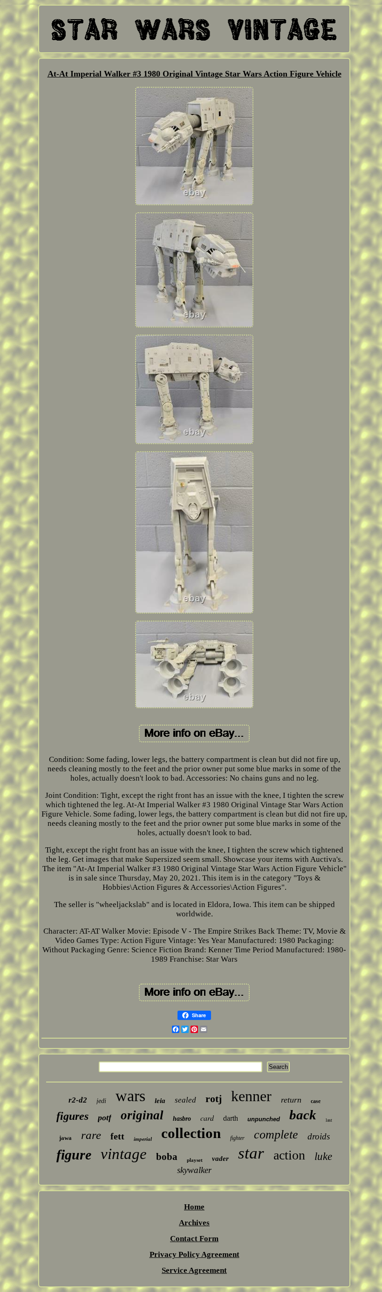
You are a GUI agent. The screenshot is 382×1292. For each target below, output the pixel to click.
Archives (194, 1222)
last (329, 1120)
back (302, 1114)
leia (160, 1100)
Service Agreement (194, 1270)
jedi (101, 1100)
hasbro (182, 1118)
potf (104, 1117)
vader (220, 1158)
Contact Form (194, 1238)
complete (276, 1134)
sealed (185, 1100)
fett (117, 1136)
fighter (237, 1138)
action (289, 1155)
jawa (65, 1137)
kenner (251, 1096)
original (142, 1115)
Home (194, 1206)
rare (91, 1135)
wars (130, 1095)
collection (191, 1133)
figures (72, 1116)
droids (318, 1136)
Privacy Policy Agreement (194, 1254)
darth (230, 1118)
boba (166, 1156)
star (251, 1153)
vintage (124, 1153)
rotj (213, 1098)
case (316, 1101)
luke (323, 1156)
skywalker (194, 1170)
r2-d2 (77, 1100)
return (291, 1099)
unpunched (263, 1119)
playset (195, 1160)
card (207, 1118)
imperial (143, 1139)
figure (73, 1154)
